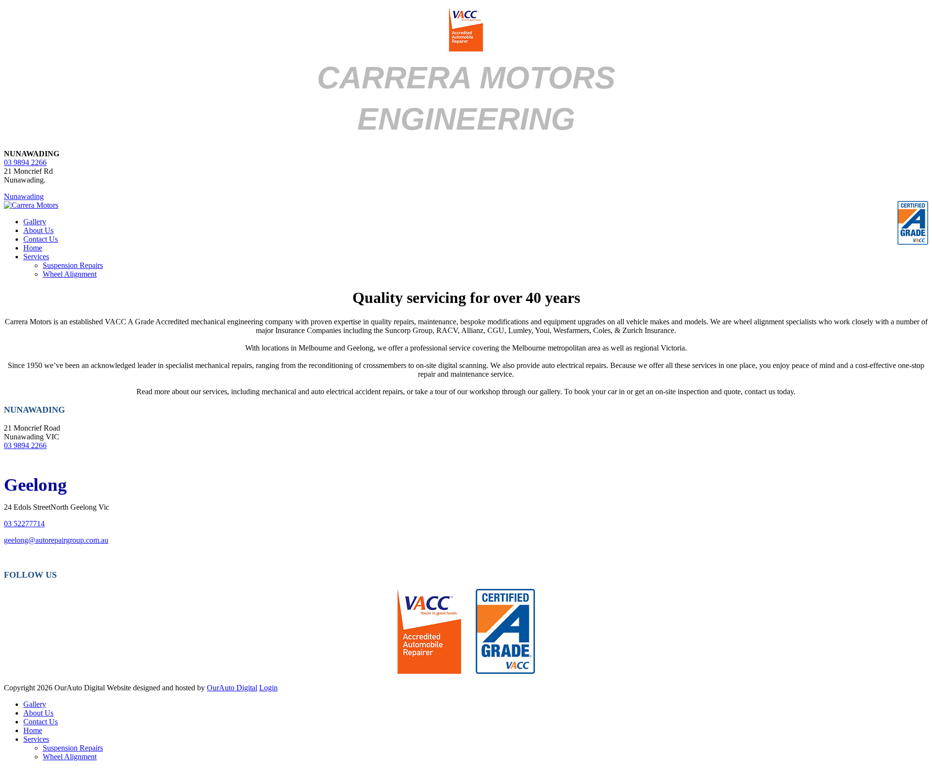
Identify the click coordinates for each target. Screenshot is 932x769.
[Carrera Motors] (31, 205)
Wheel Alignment (70, 274)
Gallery (34, 221)
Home (32, 248)
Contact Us (40, 239)
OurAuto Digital (232, 688)
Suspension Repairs (73, 265)
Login (268, 688)
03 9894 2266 (25, 162)
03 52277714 (24, 523)
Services (36, 256)
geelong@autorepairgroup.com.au (56, 540)
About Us (38, 230)
